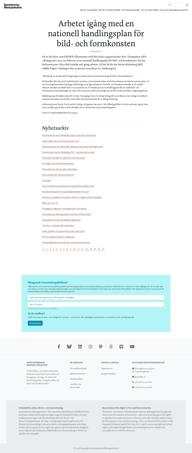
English (184, 10)
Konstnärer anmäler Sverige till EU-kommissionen (63, 158)
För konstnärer (113, 10)
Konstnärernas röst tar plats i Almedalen (59, 169)
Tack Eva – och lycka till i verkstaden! (58, 225)
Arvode (101, 10)
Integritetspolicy (108, 373)
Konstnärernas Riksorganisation (104, 448)
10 (74, 249)
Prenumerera (35, 323)
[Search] (187, 4)
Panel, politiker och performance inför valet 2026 (63, 231)
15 (95, 249)
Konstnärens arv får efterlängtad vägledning (61, 220)
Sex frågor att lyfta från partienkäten (58, 163)
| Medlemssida (174, 10)
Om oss (83, 10)
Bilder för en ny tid (50, 203)
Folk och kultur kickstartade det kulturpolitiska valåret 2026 (68, 186)
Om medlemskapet (78, 368)
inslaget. (74, 113)
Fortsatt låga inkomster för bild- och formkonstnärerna (66, 242)
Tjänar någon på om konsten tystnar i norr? (60, 141)
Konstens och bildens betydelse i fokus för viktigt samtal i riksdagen (72, 197)
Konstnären (153, 10)
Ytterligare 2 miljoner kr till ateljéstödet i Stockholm (64, 208)
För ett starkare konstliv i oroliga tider (58, 237)
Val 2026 (164, 10)
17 (103, 249)
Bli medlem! (92, 10)
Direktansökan (76, 379)
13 (87, 249)
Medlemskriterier (77, 373)
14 (91, 249)
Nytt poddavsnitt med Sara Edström (58, 175)
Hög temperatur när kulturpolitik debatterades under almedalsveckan (72, 146)
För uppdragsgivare (130, 10)
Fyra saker (46, 180)
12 (82, 249)
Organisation (107, 368)
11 (78, 249)
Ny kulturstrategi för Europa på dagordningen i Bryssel (65, 192)
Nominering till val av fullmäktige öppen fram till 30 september (69, 135)
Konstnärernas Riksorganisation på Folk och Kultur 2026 (66, 214)
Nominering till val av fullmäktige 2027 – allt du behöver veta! (68, 152)
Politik (144, 10)
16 (99, 249)
